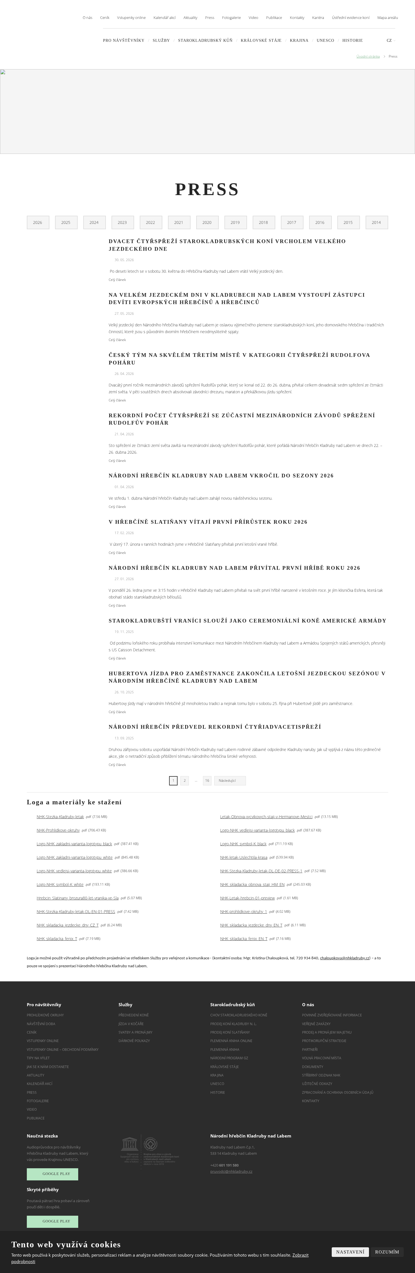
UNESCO (325, 40)
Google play (56, 1174)
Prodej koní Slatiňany (230, 1032)
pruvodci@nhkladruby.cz (231, 1171)
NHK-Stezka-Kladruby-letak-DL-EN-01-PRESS (76, 911)
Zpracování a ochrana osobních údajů (338, 1092)
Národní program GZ (229, 1058)
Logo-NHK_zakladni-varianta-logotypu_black (74, 843)
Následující (227, 780)
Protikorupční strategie (324, 1040)
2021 (179, 222)
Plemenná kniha (224, 1049)
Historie (352, 40)
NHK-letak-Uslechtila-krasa (243, 857)
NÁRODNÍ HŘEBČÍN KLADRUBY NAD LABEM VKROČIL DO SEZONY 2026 (221, 476)
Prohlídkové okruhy (45, 1015)
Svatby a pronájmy (135, 1032)
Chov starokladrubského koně (238, 1015)
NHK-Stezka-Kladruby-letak (60, 816)
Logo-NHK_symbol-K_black (243, 843)
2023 (123, 222)
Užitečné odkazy (317, 1083)
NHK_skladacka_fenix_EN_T (243, 938)
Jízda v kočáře (131, 1023)
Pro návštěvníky (124, 40)
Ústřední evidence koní (351, 17)
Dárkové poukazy (134, 1040)
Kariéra (318, 17)
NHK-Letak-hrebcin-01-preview (247, 898)
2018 (264, 222)
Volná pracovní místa (321, 1058)
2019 (236, 222)
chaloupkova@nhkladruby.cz (344, 958)
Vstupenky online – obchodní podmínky (63, 1049)
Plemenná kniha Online (231, 1040)
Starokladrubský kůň (205, 40)
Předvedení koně (134, 1015)
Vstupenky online (131, 17)
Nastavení (350, 1252)
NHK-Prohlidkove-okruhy (58, 830)
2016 (320, 222)
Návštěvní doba (41, 1023)
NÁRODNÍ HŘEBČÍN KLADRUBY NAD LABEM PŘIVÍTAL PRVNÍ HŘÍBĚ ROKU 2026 (235, 568)
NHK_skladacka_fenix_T (57, 938)
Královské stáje (261, 40)
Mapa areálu (387, 17)
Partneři (310, 1049)
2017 (292, 222)
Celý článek (117, 279)
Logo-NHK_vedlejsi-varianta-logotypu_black (257, 830)
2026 (38, 222)
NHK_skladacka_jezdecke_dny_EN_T (251, 925)
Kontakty (297, 17)
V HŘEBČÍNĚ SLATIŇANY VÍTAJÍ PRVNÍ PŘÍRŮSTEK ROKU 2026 (208, 522)
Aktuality (190, 17)
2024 (94, 222)
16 (207, 780)
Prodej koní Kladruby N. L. (233, 1023)
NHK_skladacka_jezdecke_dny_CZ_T (68, 925)
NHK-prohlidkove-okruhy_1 (243, 911)
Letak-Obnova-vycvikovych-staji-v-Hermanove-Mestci (266, 816)
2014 (377, 222)
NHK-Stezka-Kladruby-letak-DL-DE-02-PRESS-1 (261, 871)
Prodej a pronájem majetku (327, 1032)
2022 (151, 222)
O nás (87, 17)
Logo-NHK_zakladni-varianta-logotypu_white (75, 857)
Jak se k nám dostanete (48, 1066)
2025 (66, 222)
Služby (161, 40)
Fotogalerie (231, 17)
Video (253, 17)
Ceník (104, 17)
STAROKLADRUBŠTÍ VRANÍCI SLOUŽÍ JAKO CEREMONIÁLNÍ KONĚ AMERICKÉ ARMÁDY (248, 621)
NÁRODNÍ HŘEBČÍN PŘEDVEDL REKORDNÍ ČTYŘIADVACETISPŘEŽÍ (215, 727)
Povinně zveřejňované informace (332, 1015)
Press (209, 17)
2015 (349, 222)
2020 (207, 222)
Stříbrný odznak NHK (321, 1075)
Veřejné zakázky (316, 1023)
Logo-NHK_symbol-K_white (60, 884)
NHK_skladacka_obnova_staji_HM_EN (252, 884)
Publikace (274, 17)
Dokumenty (312, 1066)
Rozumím (387, 1252)
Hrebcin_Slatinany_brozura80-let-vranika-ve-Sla (78, 898)
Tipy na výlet (38, 1058)
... (196, 780)
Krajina (299, 40)
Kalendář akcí (165, 17)
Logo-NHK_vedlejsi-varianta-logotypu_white (74, 871)
